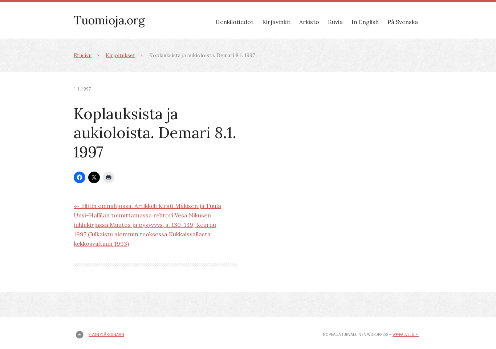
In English (365, 21)
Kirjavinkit (276, 21)
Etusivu (83, 55)
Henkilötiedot (234, 21)
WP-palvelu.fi (406, 335)
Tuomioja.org (109, 20)
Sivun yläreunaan (106, 335)
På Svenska (402, 21)
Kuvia (335, 21)
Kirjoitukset (120, 55)
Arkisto (309, 21)
